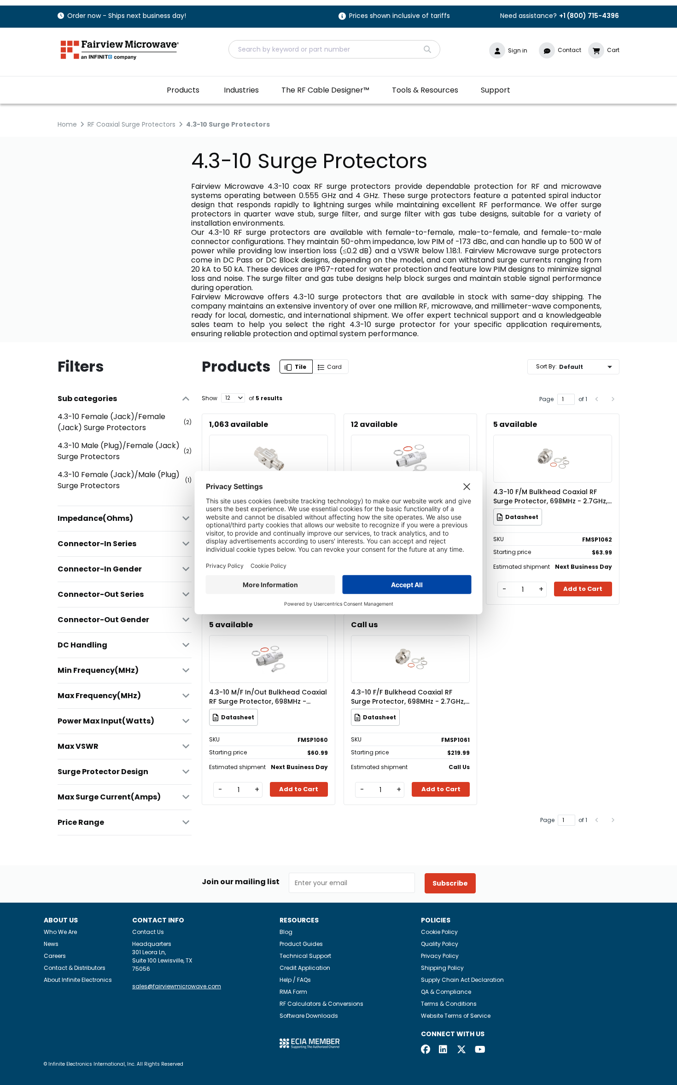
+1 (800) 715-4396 (589, 15)
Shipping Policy (442, 968)
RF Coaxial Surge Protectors (131, 124)
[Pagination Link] (597, 399)
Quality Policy (439, 944)
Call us (364, 624)
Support (495, 90)
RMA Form (293, 992)
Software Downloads (309, 1016)
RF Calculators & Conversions (321, 1004)
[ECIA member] (309, 1043)
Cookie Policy (439, 932)
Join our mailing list (241, 882)
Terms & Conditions (449, 1004)
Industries (241, 90)
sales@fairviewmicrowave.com (176, 986)
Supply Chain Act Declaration (462, 980)
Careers (55, 956)
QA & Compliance (446, 992)
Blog (286, 932)
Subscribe (450, 883)
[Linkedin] (443, 1050)
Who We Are (60, 932)
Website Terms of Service (455, 1016)
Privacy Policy (440, 956)
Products (183, 90)
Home (67, 124)
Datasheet (521, 517)
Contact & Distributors (74, 968)
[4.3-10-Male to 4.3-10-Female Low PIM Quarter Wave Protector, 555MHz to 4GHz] (268, 445)
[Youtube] (479, 1050)
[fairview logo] (120, 49)
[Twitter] (461, 1050)
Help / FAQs (295, 980)
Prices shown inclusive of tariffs (399, 16)
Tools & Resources (425, 90)
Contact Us (148, 932)
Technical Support (305, 956)
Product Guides (301, 944)
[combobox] (334, 49)
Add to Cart (582, 588)
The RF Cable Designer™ (325, 90)
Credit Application (305, 968)
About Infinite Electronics (78, 980)
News (51, 944)
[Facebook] (425, 1050)
